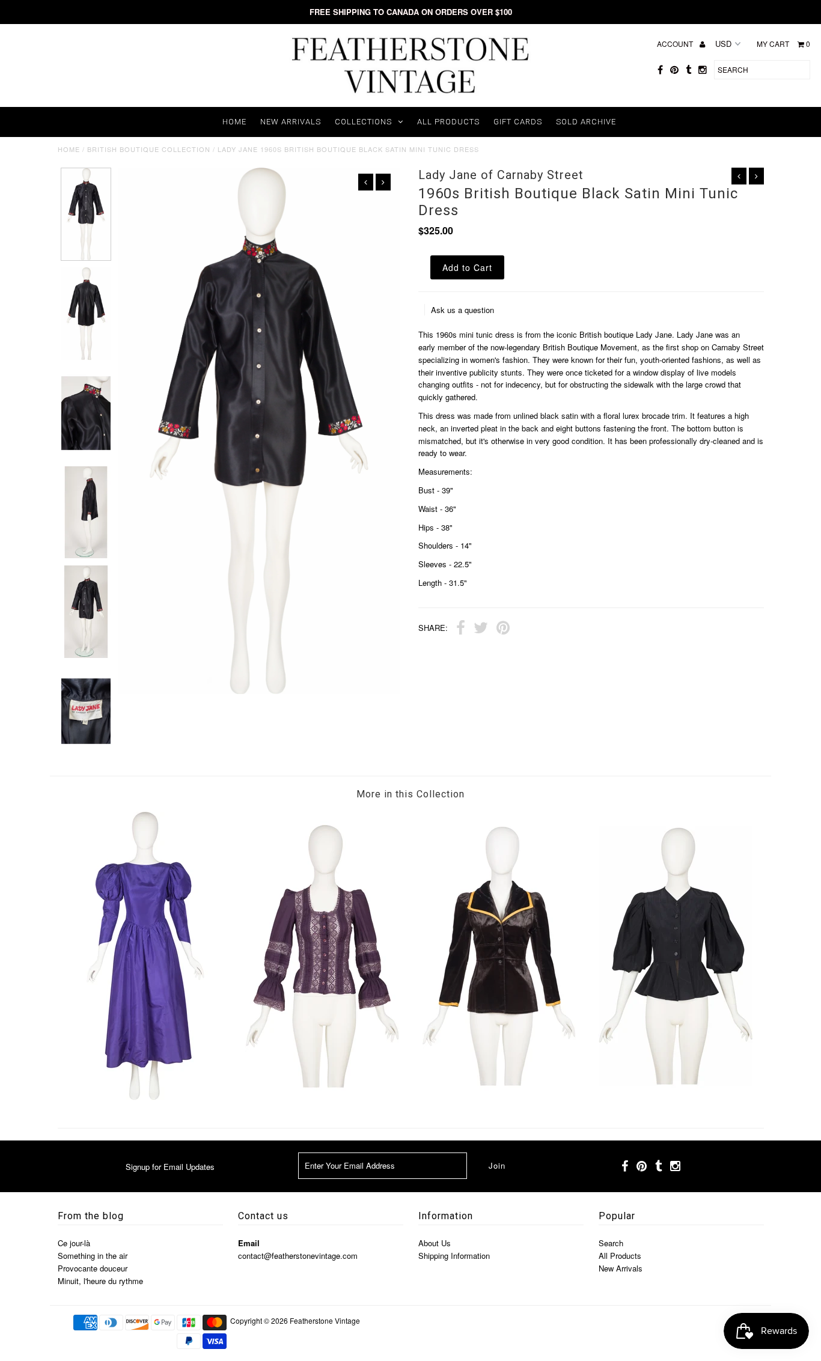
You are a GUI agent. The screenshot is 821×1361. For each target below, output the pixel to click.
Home (234, 121)
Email (249, 1243)
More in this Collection (410, 794)
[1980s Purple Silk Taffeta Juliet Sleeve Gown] (145, 1097)
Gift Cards (517, 121)
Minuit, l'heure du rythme (100, 1280)
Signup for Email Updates (170, 1166)
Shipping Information (454, 1255)
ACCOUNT (676, 43)
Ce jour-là (74, 1243)
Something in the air (92, 1255)
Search (611, 1243)
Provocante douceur (92, 1268)
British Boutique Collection (148, 149)
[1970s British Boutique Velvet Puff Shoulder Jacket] (499, 1097)
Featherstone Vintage (325, 1320)
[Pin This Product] (503, 629)
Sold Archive (586, 121)
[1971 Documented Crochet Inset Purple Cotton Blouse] (322, 1097)
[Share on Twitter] (481, 629)
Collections (363, 121)
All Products (448, 121)
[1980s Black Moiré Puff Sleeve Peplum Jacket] (675, 1097)
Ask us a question (462, 309)
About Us (434, 1243)
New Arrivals (290, 121)
